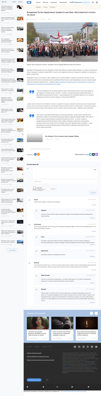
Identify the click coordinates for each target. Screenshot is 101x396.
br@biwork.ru (65, 365)
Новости (38, 2)
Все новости (12, 250)
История (45, 7)
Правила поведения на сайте (34, 353)
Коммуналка (53, 2)
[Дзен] (93, 154)
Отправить (93, 192)
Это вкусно (52, 7)
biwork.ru (83, 361)
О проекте (29, 346)
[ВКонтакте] (35, 154)
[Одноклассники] (38, 154)
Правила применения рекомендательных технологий (40, 360)
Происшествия (63, 2)
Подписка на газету (47, 346)
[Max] (96, 154)
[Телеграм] (90, 154)
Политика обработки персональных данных (38, 356)
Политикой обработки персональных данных (73, 391)
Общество (45, 2)
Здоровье (38, 7)
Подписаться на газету (34, 380)
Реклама (37, 346)
